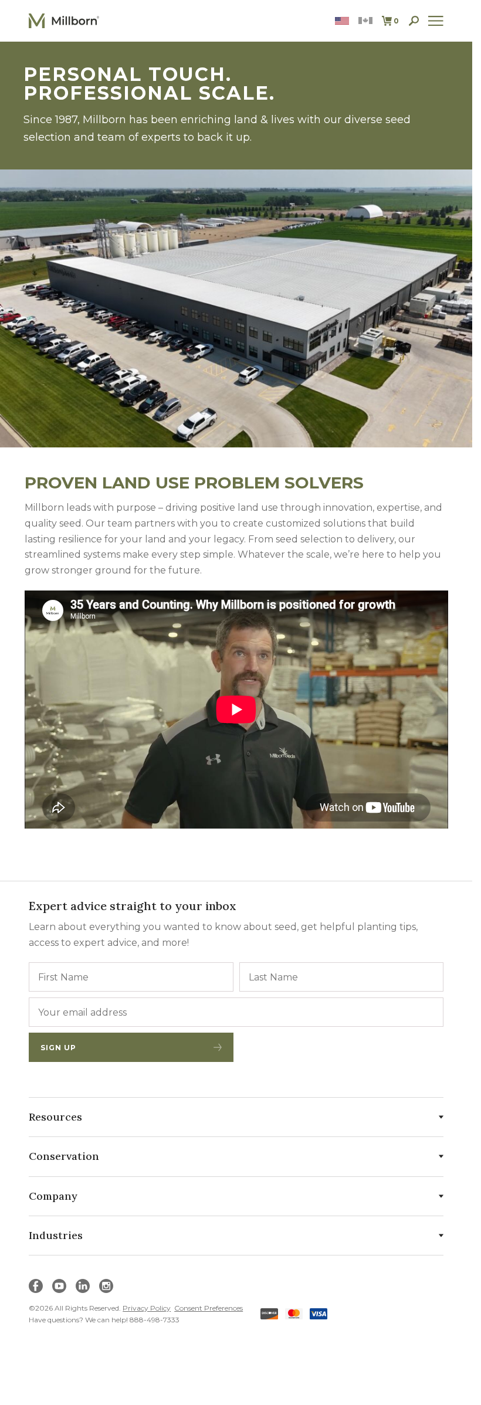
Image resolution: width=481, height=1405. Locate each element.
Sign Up (58, 1047)
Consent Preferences (208, 1308)
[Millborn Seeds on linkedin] (83, 1286)
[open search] (414, 21)
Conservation (64, 1156)
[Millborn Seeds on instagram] (106, 1286)
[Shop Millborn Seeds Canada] (365, 21)
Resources (55, 1117)
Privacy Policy (147, 1308)
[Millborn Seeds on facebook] (36, 1286)
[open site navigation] (435, 21)
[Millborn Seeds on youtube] (59, 1286)
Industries (56, 1235)
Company (53, 1196)
